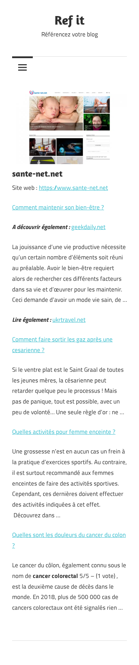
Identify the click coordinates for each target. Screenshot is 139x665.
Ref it (69, 20)
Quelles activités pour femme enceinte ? (63, 431)
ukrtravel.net (69, 319)
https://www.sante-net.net (73, 187)
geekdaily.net (88, 227)
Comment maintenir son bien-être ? (58, 207)
